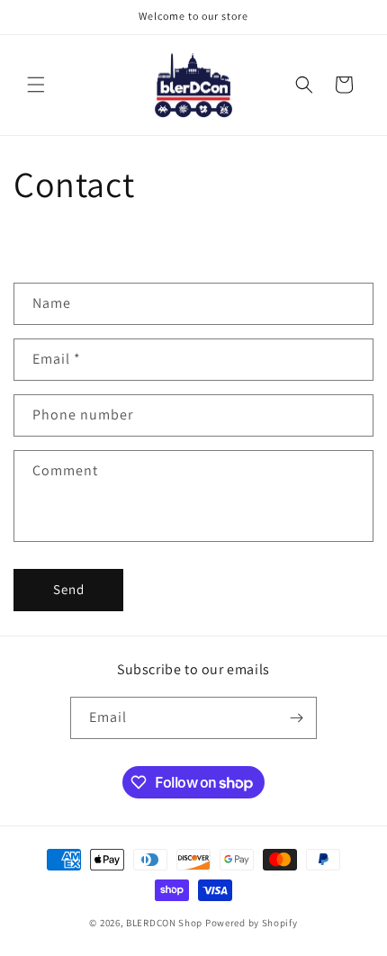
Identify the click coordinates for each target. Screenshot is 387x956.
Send (69, 589)
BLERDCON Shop (164, 922)
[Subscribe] (296, 718)
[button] (36, 84)
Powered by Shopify (251, 922)
